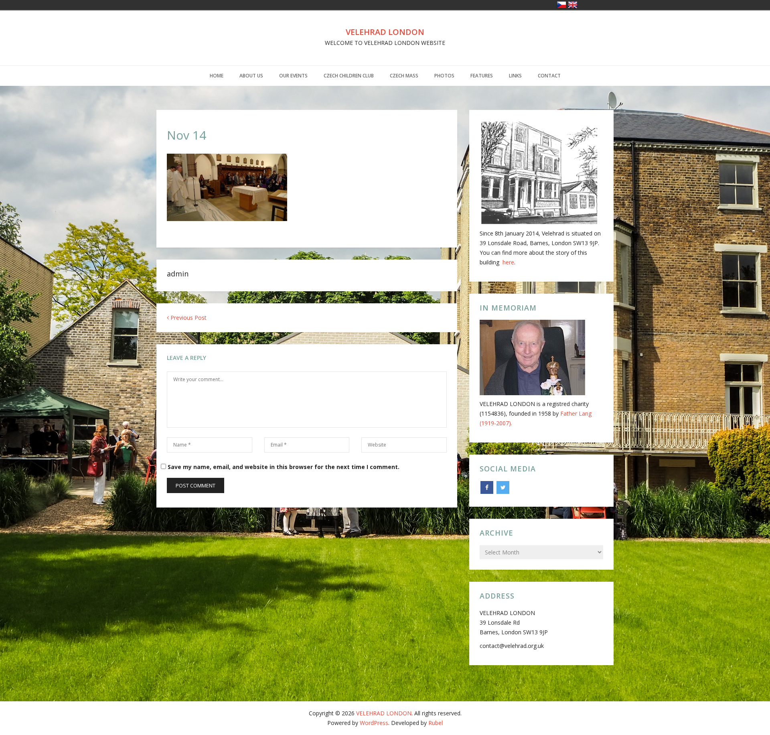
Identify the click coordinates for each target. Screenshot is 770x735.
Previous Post (188, 317)
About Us (251, 75)
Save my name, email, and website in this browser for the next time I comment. (283, 467)
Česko (561, 5)
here (508, 262)
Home (216, 75)
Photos (444, 75)
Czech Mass (404, 75)
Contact (549, 75)
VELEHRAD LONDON (385, 31)
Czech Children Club (349, 75)
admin (177, 273)
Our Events (293, 75)
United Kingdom (573, 5)
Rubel (435, 723)
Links (515, 75)
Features (481, 75)
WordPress (374, 723)
